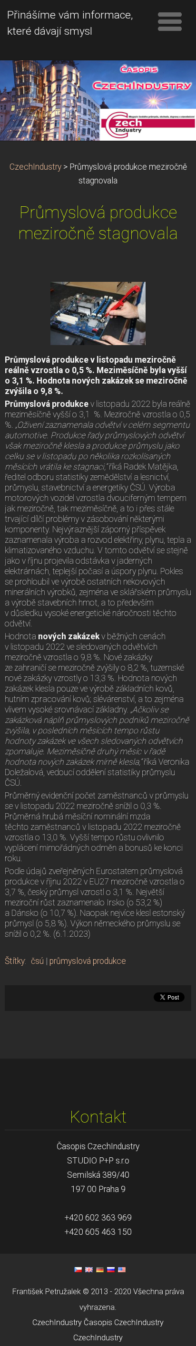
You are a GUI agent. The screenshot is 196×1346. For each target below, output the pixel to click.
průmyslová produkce (87, 961)
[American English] (122, 1269)
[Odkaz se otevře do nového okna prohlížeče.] (98, 312)
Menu (170, 21)
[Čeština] (78, 1269)
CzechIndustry (35, 167)
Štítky (15, 961)
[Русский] (111, 1269)
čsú (37, 961)
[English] (89, 1269)
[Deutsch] (100, 1269)
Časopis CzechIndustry (124, 1322)
